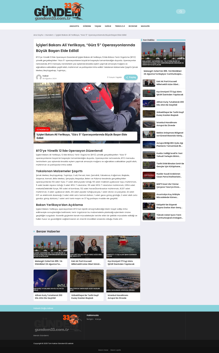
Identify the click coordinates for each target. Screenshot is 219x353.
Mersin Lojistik (116, 350)
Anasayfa (74, 26)
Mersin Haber (103, 350)
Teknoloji (120, 26)
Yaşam (98, 26)
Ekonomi (133, 26)
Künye (98, 319)
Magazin (145, 26)
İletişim (90, 319)
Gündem (87, 26)
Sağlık (108, 26)
